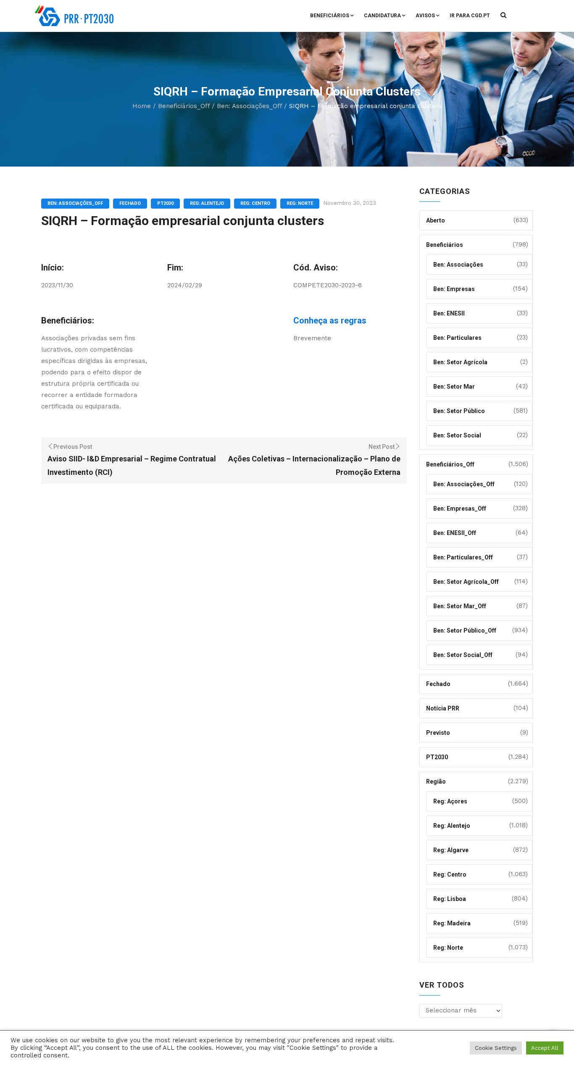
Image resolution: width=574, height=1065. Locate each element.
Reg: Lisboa (449, 898)
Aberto (435, 220)
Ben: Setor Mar (454, 386)
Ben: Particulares (457, 337)
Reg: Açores (450, 801)
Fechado (130, 203)
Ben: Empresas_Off (459, 508)
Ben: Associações (458, 264)
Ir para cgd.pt (470, 16)
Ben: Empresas (454, 289)
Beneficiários (329, 16)
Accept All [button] (544, 1048)
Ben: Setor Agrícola (460, 362)
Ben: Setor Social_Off (462, 655)
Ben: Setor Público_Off (464, 630)
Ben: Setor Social (457, 435)
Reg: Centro (255, 203)
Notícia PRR (442, 708)
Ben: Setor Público (459, 411)
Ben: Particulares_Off (463, 557)
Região (436, 781)
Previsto (438, 732)
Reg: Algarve (451, 850)
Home (141, 106)
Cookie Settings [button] (496, 1048)
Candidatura (382, 16)
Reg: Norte (300, 203)
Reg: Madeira (452, 923)
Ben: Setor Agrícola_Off (466, 581)
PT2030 (165, 203)
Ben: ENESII (449, 313)
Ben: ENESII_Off (454, 533)
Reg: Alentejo (207, 203)
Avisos (425, 16)
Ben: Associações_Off (249, 106)
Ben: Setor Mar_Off (459, 606)
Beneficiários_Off (184, 106)
